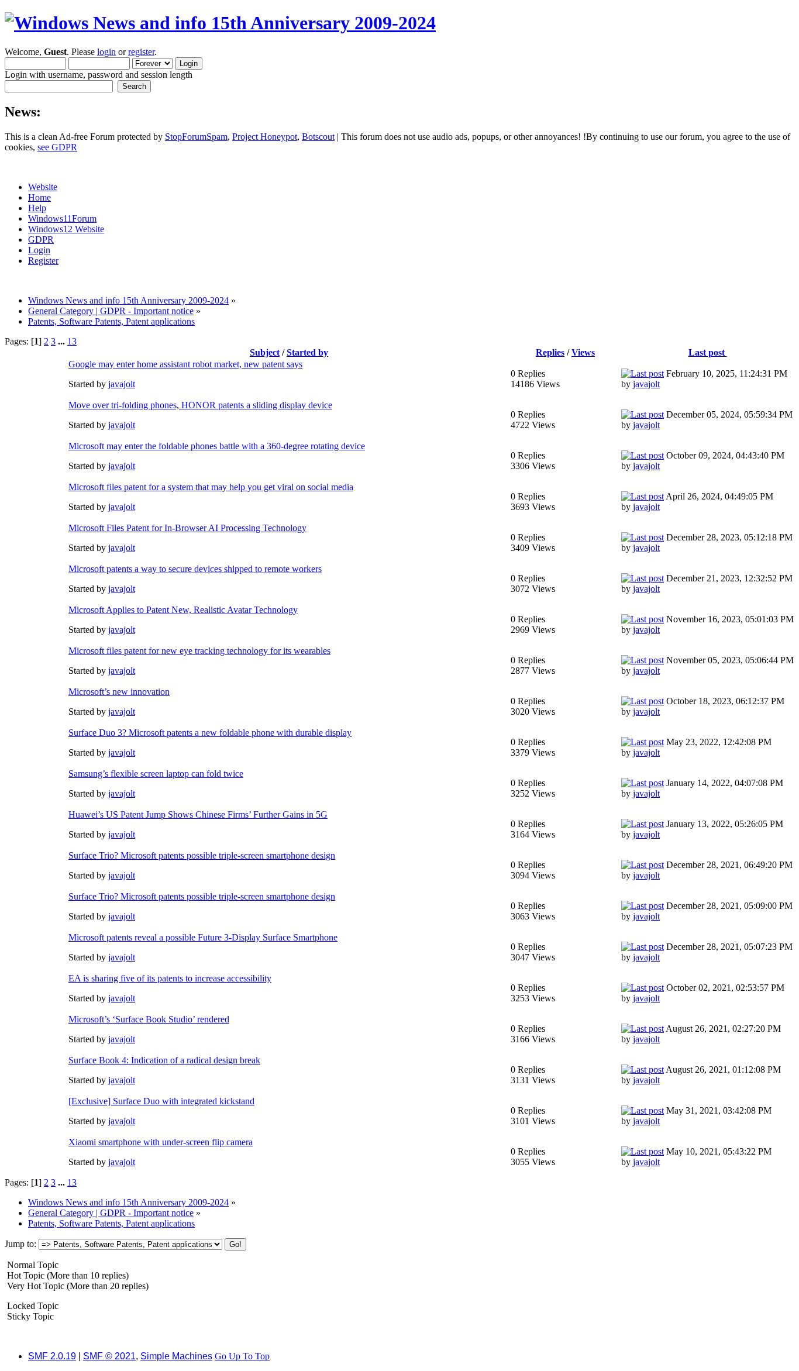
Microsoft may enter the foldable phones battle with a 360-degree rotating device (216, 446)
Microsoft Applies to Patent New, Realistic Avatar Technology (183, 610)
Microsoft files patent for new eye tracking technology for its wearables (199, 651)
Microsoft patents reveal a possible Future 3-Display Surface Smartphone (202, 937)
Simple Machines (176, 1356)
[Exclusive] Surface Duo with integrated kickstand (161, 1101)
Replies (550, 352)
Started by (307, 352)
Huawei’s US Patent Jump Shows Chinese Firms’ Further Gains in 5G (198, 814)
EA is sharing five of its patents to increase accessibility (169, 978)
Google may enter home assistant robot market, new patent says (185, 364)
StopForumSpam (196, 137)
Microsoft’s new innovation (119, 692)
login (106, 52)
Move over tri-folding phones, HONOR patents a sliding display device (200, 405)
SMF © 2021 (109, 1356)
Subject (265, 352)
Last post (707, 352)
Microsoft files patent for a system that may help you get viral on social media (210, 487)
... (62, 341)
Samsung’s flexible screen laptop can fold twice (155, 773)
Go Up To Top (242, 1356)
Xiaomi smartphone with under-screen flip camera (160, 1142)
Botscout (318, 137)
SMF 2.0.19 (52, 1356)
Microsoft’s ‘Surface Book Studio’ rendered (148, 1019)
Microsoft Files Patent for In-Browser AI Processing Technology (187, 528)
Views (583, 352)
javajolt (121, 384)
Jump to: (20, 1244)
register (141, 52)
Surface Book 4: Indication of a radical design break (164, 1060)
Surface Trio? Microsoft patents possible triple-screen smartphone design (201, 855)
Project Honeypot (264, 137)
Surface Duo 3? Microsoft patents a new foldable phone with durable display (210, 733)
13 (72, 341)
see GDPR (57, 147)
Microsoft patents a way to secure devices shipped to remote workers (195, 569)
